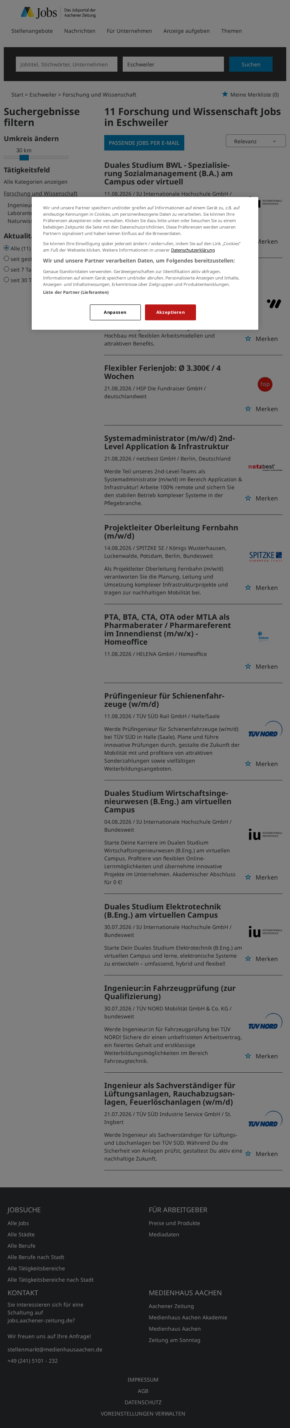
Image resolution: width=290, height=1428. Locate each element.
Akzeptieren (170, 312)
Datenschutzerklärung (193, 250)
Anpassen (115, 312)
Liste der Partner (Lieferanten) (76, 292)
